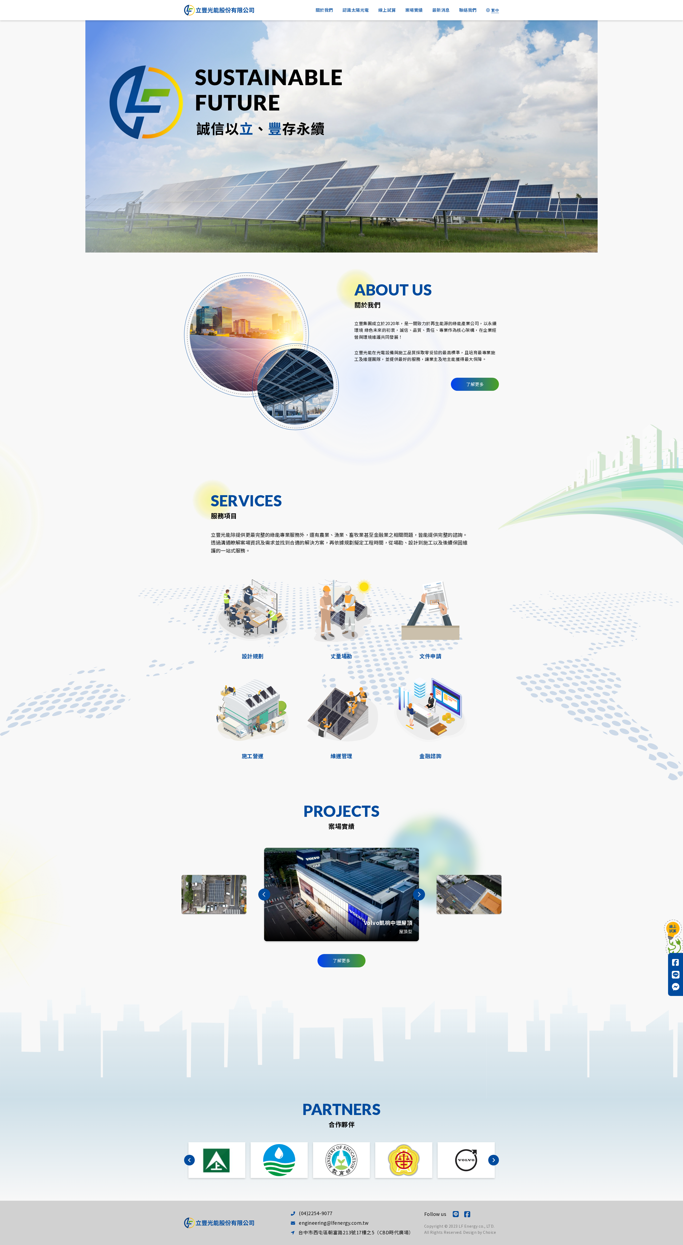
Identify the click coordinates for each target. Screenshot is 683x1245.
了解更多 (475, 384)
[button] (264, 894)
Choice (489, 1232)
